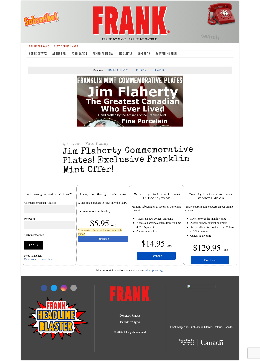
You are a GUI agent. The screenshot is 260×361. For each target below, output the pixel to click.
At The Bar (59, 53)
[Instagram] (226, 54)
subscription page (154, 270)
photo (141, 70)
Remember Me (35, 234)
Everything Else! (166, 53)
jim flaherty (118, 70)
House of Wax (38, 53)
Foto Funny (96, 144)
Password (29, 218)
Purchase (103, 238)
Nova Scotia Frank (66, 46)
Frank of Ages (130, 322)
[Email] (231, 54)
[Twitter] (221, 54)
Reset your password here (38, 259)
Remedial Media (103, 53)
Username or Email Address (40, 202)
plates (159, 70)
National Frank (39, 46)
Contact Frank (130, 316)
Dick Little (125, 53)
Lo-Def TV (144, 53)
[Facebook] (215, 54)
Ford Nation (79, 53)
